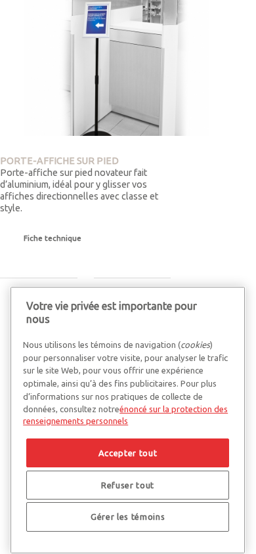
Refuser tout (127, 485)
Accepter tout (128, 453)
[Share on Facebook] (3, 305)
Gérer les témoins (128, 516)
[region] (127, 420)
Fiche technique (52, 238)
